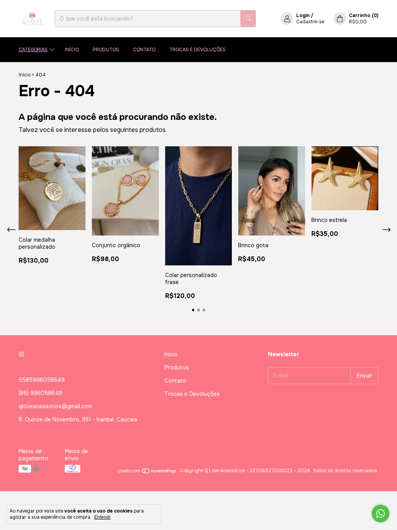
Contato (144, 50)
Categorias (33, 50)
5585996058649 (42, 379)
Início (72, 50)
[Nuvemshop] (147, 472)
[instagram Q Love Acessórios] (21, 354)
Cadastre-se (310, 22)
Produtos (106, 50)
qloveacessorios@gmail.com (55, 406)
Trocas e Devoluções (197, 50)
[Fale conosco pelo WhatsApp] (380, 513)
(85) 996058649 (40, 393)
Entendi (102, 517)
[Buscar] (248, 18)
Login (303, 15)
